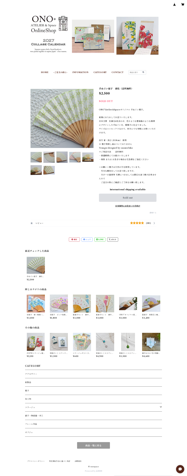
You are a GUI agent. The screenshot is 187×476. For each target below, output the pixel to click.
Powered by (90, 471)
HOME (44, 72)
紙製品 (28, 382)
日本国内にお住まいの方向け (127, 206)
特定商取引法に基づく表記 (59, 461)
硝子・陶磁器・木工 (34, 415)
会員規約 (78, 461)
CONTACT (118, 72)
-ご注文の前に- (60, 72)
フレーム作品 (31, 424)
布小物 (28, 399)
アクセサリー (31, 374)
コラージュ (30, 407)
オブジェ (29, 432)
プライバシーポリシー (36, 461)
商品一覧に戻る (93, 445)
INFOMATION (80, 72)
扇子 (27, 390)
